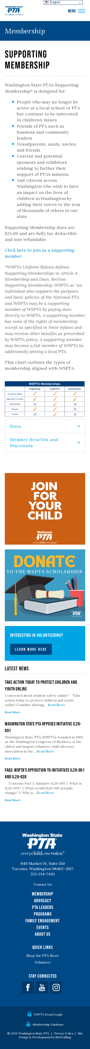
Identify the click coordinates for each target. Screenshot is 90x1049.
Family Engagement (42, 920)
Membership (42, 893)
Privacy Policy (63, 1033)
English (54, 2)
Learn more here (31, 649)
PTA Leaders (42, 907)
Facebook (28, 987)
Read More (56, 705)
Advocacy (42, 900)
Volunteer (43, 962)
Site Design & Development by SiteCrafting (51, 1035)
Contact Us (43, 884)
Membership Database (48, 1024)
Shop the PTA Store (42, 955)
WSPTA (14, 11)
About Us (42, 934)
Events (42, 927)
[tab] (45, 426)
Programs (43, 914)
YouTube (42, 987)
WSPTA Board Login (48, 1014)
